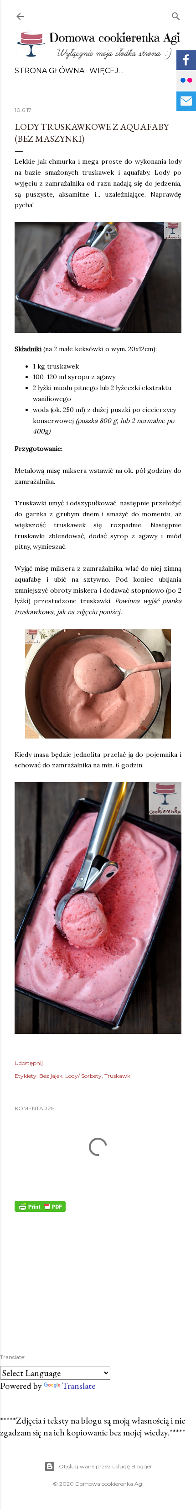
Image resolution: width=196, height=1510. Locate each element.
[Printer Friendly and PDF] (40, 1209)
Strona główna (49, 70)
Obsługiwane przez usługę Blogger (105, 1466)
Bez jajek (50, 1075)
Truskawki (118, 1075)
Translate (78, 1386)
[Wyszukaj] (175, 14)
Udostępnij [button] (29, 1063)
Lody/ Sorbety (83, 1075)
